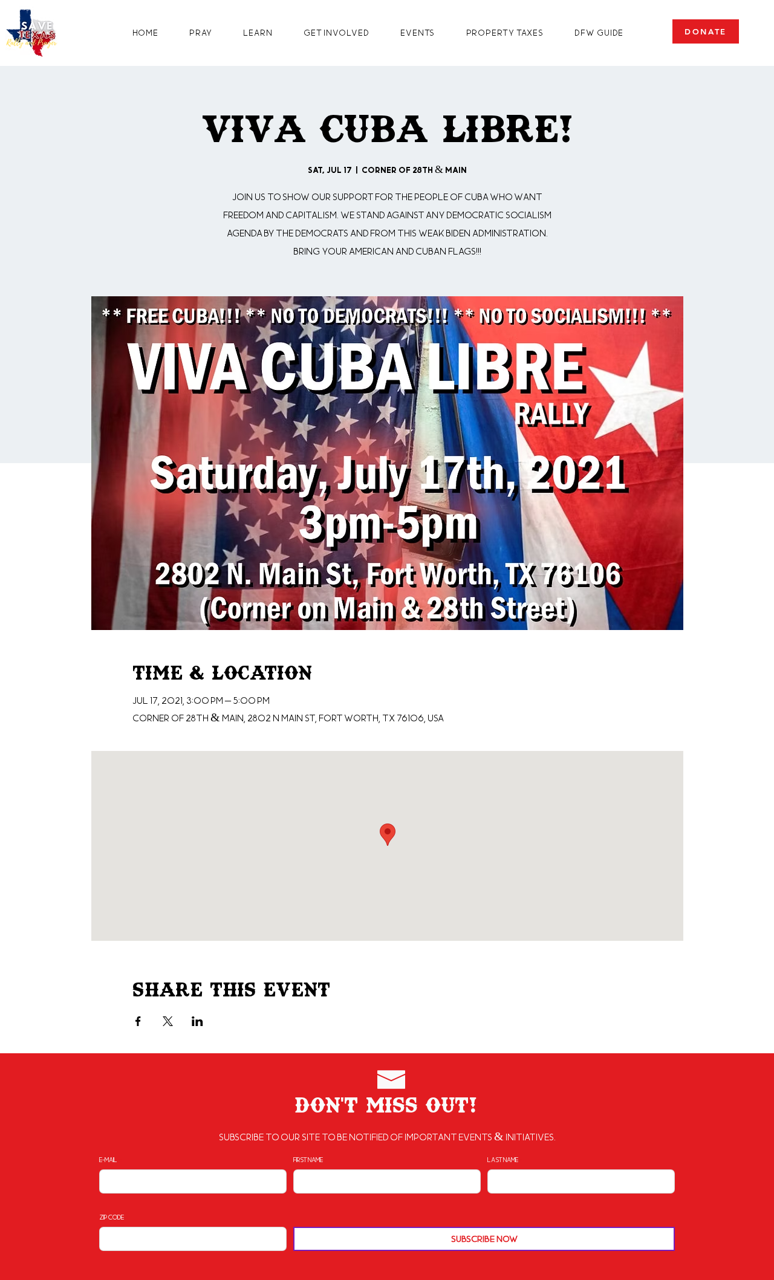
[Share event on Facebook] (138, 1021)
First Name (308, 1159)
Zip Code (111, 1217)
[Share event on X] (168, 1021)
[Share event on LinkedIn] (197, 1021)
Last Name (502, 1159)
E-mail (108, 1159)
